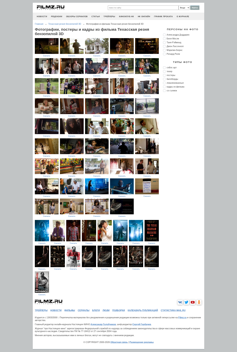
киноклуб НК (126, 16)
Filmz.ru (182, 317)
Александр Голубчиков (103, 324)
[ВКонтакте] (180, 302)
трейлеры (109, 16)
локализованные (175, 83)
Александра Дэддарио (178, 35)
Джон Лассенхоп (175, 46)
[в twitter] (186, 302)
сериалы (83, 310)
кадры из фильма (175, 87)
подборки (118, 310)
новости (42, 16)
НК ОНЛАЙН (144, 16)
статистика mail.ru (173, 310)
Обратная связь (119, 342)
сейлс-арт (172, 67)
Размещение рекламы (141, 342)
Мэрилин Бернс (175, 50)
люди (106, 310)
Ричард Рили (173, 54)
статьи (95, 16)
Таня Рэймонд (174, 42)
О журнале (183, 16)
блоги (96, 310)
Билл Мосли (173, 38)
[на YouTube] (192, 302)
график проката (163, 16)
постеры (171, 75)
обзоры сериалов (77, 16)
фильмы (69, 310)
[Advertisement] (183, 140)
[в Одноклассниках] (199, 302)
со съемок (172, 90)
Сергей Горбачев (141, 324)
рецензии (56, 16)
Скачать (46, 56)
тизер (169, 71)
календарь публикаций (143, 310)
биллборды (172, 79)
